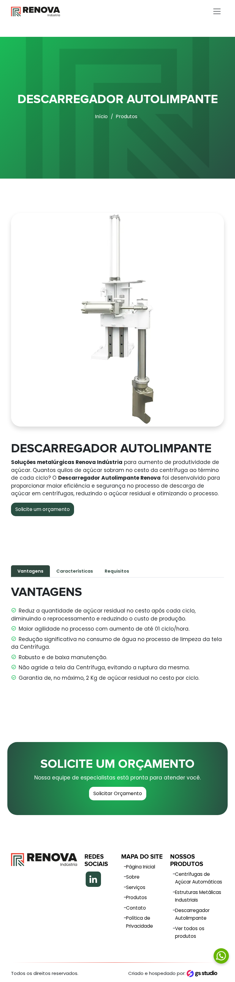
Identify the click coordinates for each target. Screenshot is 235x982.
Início (101, 116)
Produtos (126, 116)
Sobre (133, 877)
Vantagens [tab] (30, 571)
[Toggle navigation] (217, 11)
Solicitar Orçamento (117, 793)
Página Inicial (140, 867)
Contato (136, 908)
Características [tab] (74, 571)
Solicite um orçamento (42, 509)
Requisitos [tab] (117, 571)
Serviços (135, 887)
